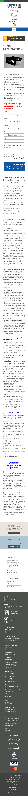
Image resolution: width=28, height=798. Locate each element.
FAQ (17, 783)
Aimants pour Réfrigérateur (11, 653)
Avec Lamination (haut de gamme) (12, 640)
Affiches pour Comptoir (10, 678)
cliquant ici (9, 108)
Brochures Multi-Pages (10, 656)
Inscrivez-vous (14, 546)
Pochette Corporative (9, 666)
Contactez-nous (16, 785)
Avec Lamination (8, 631)
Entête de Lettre (8, 702)
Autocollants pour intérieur (11, 713)
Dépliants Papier (8, 661)
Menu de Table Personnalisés (11, 725)
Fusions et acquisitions (14, 793)
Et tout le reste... (8, 734)
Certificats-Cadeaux (9, 724)
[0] (13, 23)
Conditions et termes (13, 791)
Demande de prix (14, 533)
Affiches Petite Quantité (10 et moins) (13, 677)
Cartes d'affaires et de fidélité (11, 722)
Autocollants (9, 709)
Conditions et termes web (13, 788)
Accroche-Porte (8, 649)
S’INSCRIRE (14, 19)
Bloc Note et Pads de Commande (12, 720)
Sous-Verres (7, 732)
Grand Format (9, 673)
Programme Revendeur (11, 783)
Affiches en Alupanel (9, 675)
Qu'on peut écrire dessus (10, 633)
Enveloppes (7, 704)
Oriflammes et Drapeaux (10, 690)
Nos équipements (18, 781)
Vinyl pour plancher (9, 695)
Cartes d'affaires (10, 629)
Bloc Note (7, 701)
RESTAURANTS (9, 717)
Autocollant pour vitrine (10, 683)
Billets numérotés (8, 654)
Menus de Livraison (9, 727)
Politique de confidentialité (13, 795)
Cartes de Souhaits (9, 659)
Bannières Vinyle (8, 685)
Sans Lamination (8, 635)
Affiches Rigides (8, 680)
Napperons (7, 729)
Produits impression (11, 647)
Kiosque (7, 687)
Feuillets (7, 663)
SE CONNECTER (13, 21)
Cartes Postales (10, 638)
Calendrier (7, 658)
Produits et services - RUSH (10, 668)
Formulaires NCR (8, 706)
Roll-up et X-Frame (9, 693)
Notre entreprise (9, 781)
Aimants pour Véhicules (10, 682)
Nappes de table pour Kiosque (11, 688)
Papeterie (8, 699)
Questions (10, 785)
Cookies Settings (13, 786)
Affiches (6, 651)
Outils (20, 783)
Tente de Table (8, 669)
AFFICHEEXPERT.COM (13, 790)
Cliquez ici (7, 147)
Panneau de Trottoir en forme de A (12, 692)
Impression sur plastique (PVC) (11, 664)
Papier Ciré (7, 730)
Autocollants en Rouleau (10, 711)
